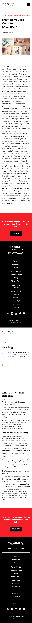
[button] (28, 4)
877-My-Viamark (16, 253)
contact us (16, 233)
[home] (8, 4)
